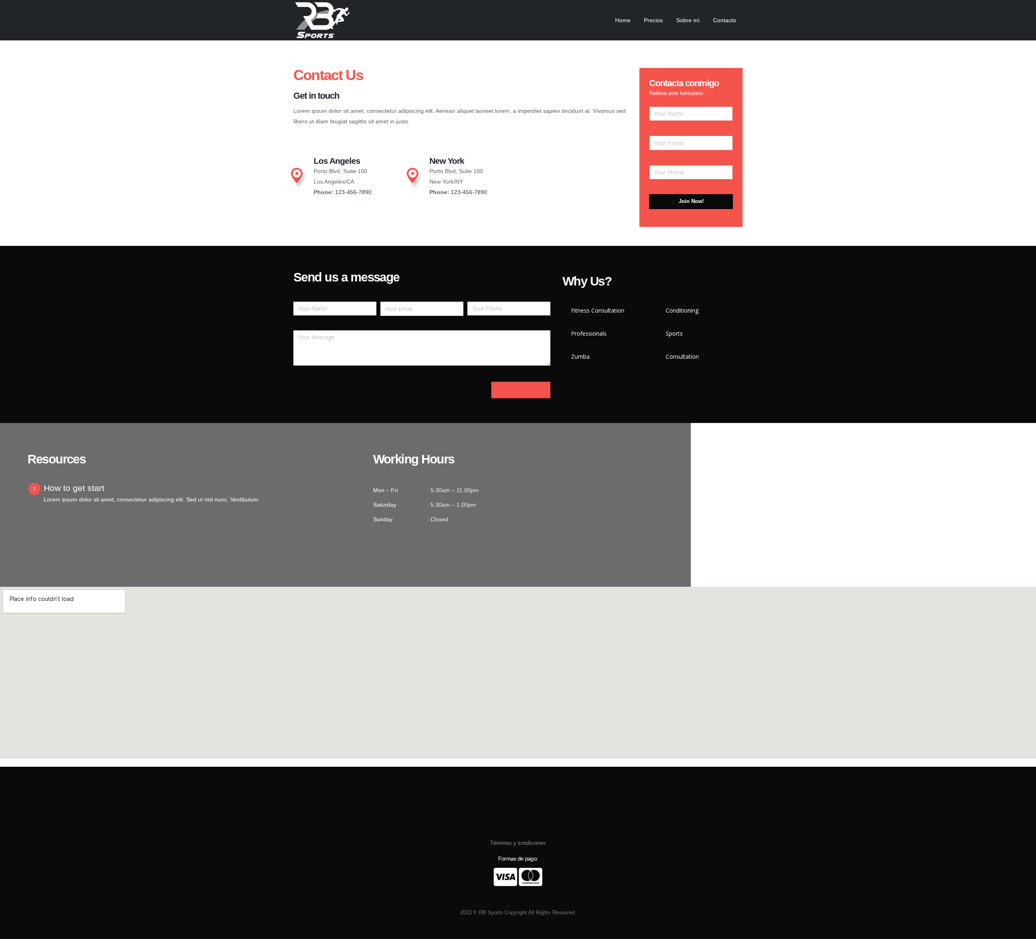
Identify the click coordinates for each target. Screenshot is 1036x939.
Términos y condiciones (518, 843)
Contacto (724, 20)
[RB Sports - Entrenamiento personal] (322, 20)
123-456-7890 (353, 192)
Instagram (533, 898)
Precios (653, 20)
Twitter (518, 898)
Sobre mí (688, 20)
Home (623, 20)
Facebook (503, 898)
